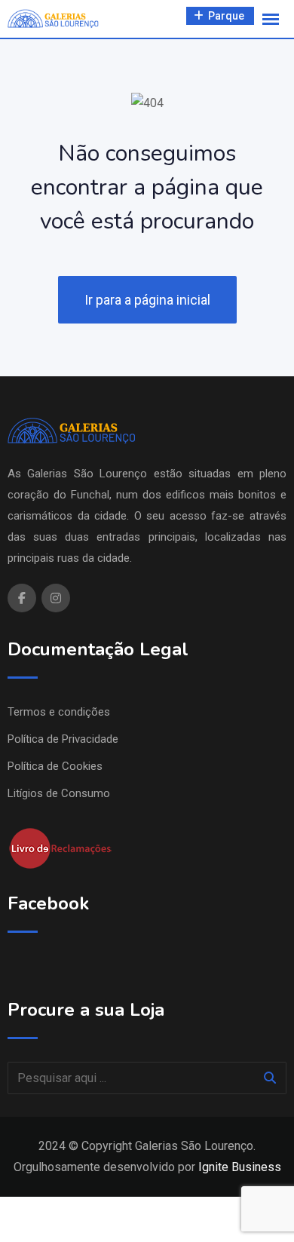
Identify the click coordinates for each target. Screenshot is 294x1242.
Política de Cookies (55, 766)
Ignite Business (239, 1167)
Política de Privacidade (63, 739)
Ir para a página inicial (147, 300)
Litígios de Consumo (59, 793)
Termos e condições (59, 712)
